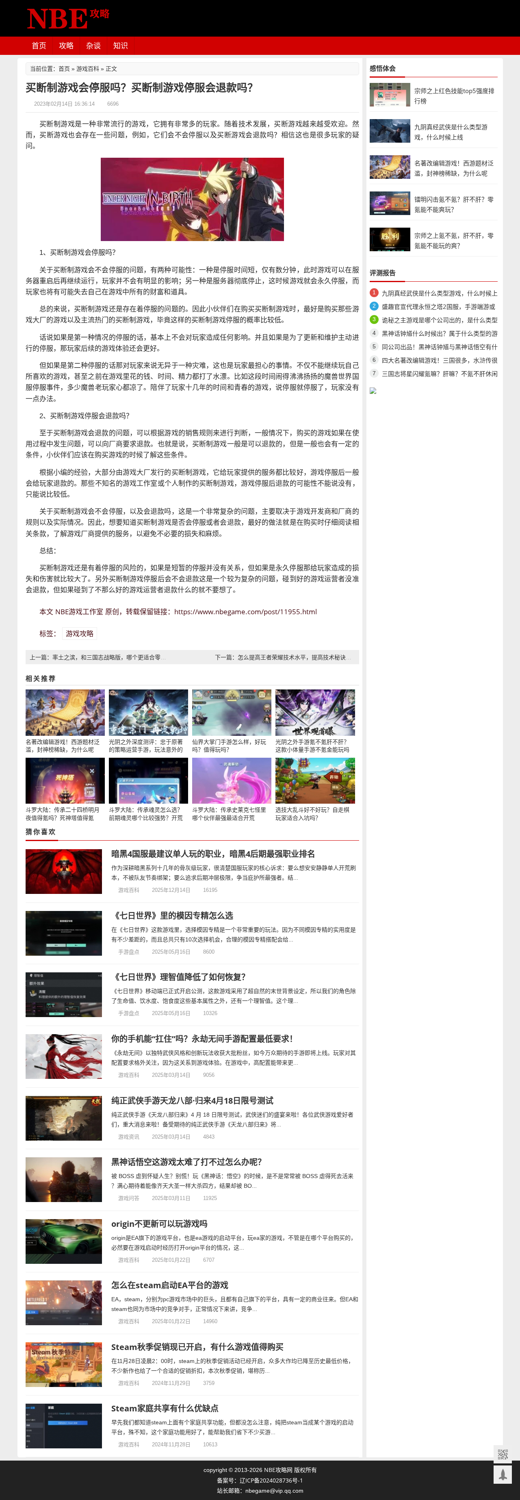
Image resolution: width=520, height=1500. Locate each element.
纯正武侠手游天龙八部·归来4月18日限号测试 (192, 1100)
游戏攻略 (79, 633)
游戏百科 (87, 68)
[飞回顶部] (503, 1474)
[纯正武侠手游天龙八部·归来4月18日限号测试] (64, 1118)
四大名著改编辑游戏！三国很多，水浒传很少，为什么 (440, 361)
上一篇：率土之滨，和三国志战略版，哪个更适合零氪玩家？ (106, 657)
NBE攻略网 (278, 1470)
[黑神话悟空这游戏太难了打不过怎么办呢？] (64, 1179)
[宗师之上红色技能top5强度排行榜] (390, 94)
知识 (120, 45)
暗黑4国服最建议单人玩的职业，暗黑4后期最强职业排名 (213, 853)
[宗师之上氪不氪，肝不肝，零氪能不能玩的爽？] (390, 239)
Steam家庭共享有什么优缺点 (165, 1408)
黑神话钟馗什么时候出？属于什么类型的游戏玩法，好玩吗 (440, 334)
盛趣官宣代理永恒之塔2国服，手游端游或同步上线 (438, 307)
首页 (39, 45)
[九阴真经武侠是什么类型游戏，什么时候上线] (390, 130)
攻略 (66, 45)
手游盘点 (128, 951)
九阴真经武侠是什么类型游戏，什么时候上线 (440, 294)
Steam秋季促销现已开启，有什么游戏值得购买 (197, 1346)
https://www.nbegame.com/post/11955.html (245, 611)
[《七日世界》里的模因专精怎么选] (64, 933)
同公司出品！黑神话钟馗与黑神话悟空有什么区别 (440, 348)
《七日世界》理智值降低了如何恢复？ (180, 977)
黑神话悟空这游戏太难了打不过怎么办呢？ (188, 1162)
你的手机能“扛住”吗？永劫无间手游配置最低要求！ (204, 1038)
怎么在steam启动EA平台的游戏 (169, 1285)
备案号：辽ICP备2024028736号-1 (260, 1480)
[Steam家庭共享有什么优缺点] (64, 1426)
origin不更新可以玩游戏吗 (159, 1223)
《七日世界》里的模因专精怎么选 (172, 915)
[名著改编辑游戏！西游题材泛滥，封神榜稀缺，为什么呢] (390, 166)
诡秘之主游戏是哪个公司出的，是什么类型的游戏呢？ (440, 321)
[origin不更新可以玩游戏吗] (64, 1241)
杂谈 (93, 45)
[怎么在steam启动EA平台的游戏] (64, 1302)
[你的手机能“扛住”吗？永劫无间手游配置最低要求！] (64, 1056)
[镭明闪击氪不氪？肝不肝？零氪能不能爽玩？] (390, 203)
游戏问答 (128, 1198)
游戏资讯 (128, 1136)
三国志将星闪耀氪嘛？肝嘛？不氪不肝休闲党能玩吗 (440, 375)
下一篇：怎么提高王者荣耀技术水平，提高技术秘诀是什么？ (291, 657)
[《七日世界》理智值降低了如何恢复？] (64, 994)
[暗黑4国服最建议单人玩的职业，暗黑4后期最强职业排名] (64, 871)
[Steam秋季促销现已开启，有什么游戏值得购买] (64, 1364)
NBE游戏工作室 (79, 611)
